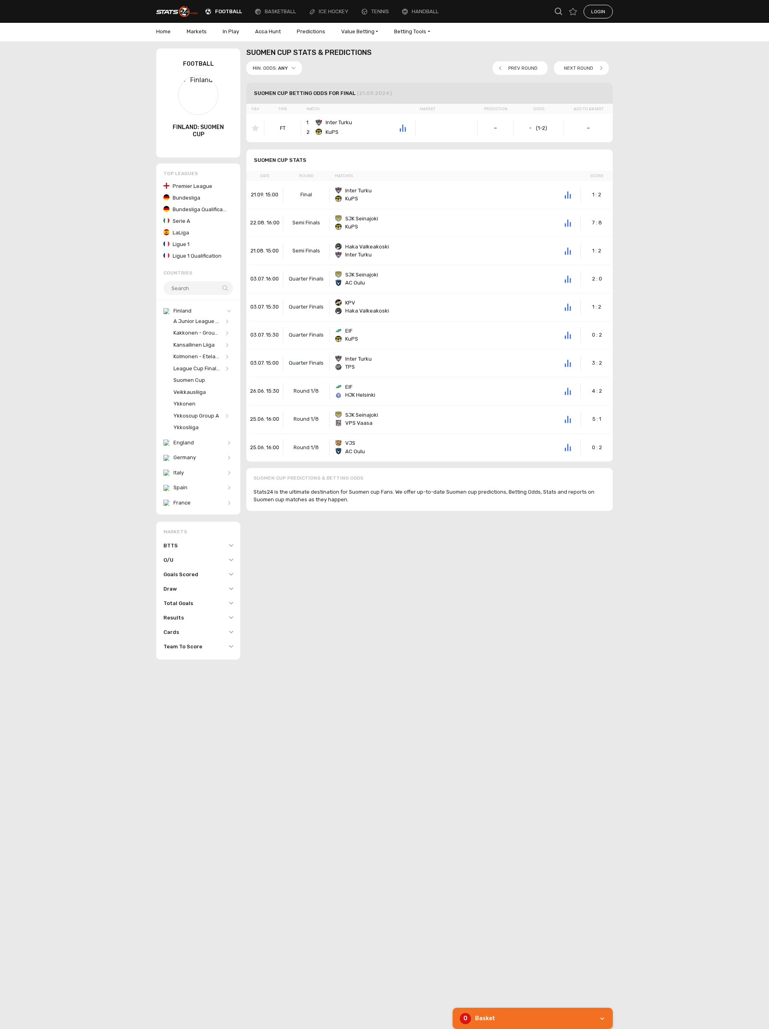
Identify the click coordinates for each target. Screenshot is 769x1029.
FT (283, 128)
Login (598, 11)
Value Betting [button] (357, 31)
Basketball (280, 11)
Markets (197, 31)
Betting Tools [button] (410, 31)
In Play (231, 31)
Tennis (380, 11)
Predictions (311, 31)
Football (228, 11)
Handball (425, 11)
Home (163, 31)
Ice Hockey (333, 11)
